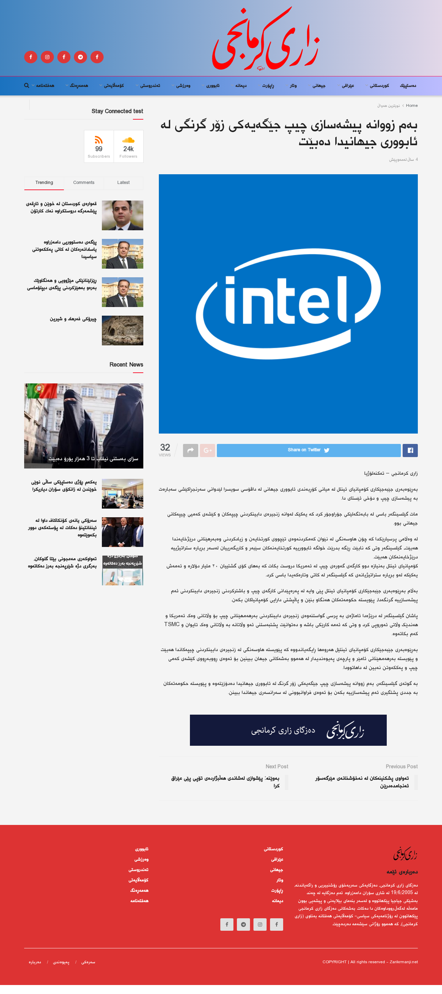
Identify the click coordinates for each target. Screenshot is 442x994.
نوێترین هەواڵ (389, 106)
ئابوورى (213, 85)
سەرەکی (88, 962)
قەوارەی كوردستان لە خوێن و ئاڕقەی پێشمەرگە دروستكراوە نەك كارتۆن (61, 207)
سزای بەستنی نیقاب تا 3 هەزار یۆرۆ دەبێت (93, 459)
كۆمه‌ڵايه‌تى (114, 85)
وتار (293, 85)
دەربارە (35, 962)
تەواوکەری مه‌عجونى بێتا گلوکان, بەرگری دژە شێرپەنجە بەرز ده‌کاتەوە (62, 562)
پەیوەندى (61, 962)
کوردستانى (379, 85)
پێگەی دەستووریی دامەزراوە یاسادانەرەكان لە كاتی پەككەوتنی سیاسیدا (64, 250)
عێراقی (348, 85)
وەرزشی (183, 85)
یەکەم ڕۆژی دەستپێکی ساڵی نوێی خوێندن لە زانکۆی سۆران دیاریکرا (64, 486)
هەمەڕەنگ (79, 85)
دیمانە (241, 85)
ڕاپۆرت (268, 85)
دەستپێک (408, 85)
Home (412, 106)
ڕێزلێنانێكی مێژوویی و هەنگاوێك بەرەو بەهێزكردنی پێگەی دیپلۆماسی (62, 284)
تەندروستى (150, 85)
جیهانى (319, 85)
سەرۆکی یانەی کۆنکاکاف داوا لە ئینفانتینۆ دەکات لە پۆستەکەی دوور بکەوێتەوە (62, 528)
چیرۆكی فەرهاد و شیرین (73, 319)
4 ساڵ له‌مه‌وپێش (403, 160)
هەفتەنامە (45, 85)
